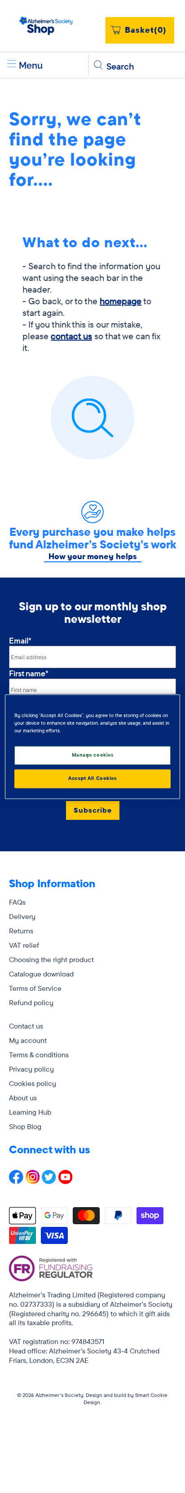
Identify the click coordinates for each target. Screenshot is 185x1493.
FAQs (17, 902)
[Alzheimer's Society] (46, 25)
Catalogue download (41, 973)
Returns (21, 930)
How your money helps (92, 556)
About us (23, 1097)
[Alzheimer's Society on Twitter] (49, 1181)
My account (28, 1040)
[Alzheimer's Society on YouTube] (65, 1181)
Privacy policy (31, 1068)
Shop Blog (25, 1126)
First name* (28, 673)
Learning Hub (30, 1112)
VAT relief (24, 945)
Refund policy (31, 1002)
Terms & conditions (39, 1054)
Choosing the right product (51, 959)
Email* (20, 640)
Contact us (26, 1025)
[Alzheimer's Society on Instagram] (33, 1181)
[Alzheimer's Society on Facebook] (16, 1181)
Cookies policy (32, 1083)
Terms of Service (35, 988)
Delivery (22, 916)
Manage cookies (93, 755)
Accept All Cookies (92, 778)
